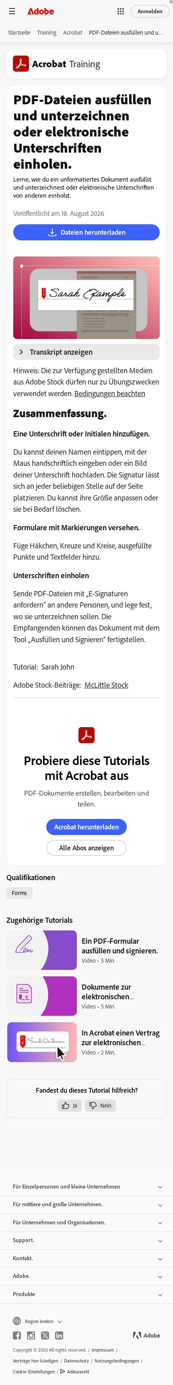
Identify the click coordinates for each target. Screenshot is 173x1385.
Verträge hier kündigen (35, 1361)
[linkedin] (59, 1335)
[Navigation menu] (12, 11)
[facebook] (17, 1335)
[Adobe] (40, 11)
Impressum (103, 1350)
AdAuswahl (78, 1371)
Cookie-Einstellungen (34, 1371)
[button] (120, 11)
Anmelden (150, 11)
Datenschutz (76, 1361)
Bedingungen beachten (109, 393)
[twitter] (45, 1335)
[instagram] (31, 1335)
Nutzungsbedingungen (117, 1361)
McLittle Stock (106, 685)
